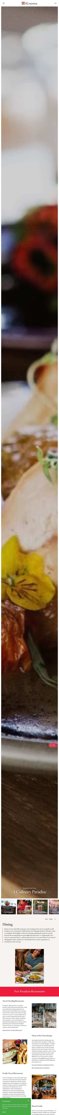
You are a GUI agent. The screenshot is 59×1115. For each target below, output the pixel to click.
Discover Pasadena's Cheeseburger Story (43, 1065)
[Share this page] (55, 919)
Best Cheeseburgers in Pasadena (40, 1068)
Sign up (4, 1112)
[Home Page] (29, 3)
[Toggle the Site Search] (3, 3)
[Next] (55, 907)
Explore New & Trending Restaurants (12, 1030)
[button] (53, 745)
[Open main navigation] (55, 3)
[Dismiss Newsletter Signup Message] (28, 1100)
